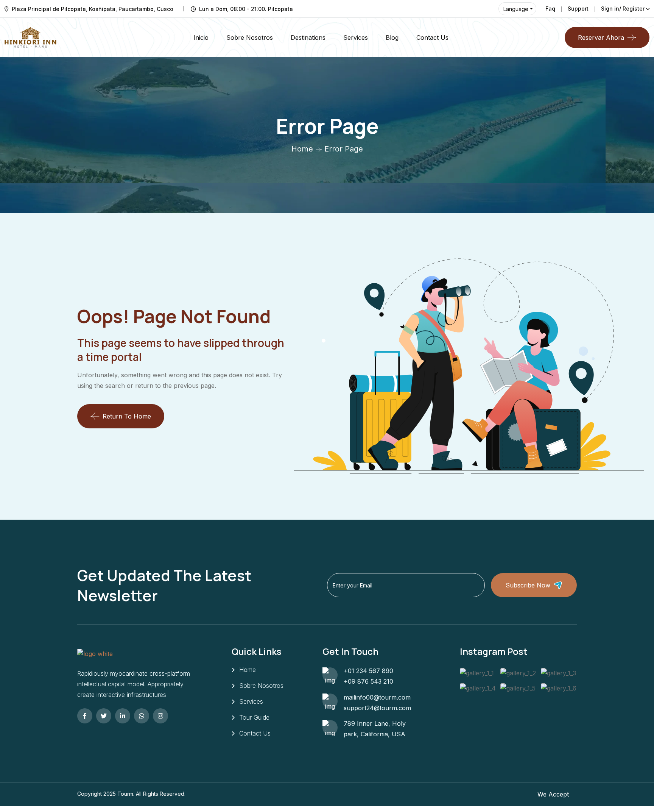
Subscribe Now (528, 585)
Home (302, 148)
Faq (550, 8)
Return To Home (127, 416)
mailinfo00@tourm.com (377, 697)
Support (578, 8)
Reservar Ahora (601, 37)
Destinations (308, 37)
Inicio (201, 37)
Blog (392, 37)
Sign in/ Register (623, 8)
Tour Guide (254, 717)
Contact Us (432, 37)
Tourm (125, 793)
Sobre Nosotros (249, 37)
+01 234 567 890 (368, 671)
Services (355, 37)
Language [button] (515, 9)
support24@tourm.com (377, 708)
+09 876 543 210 (368, 681)
